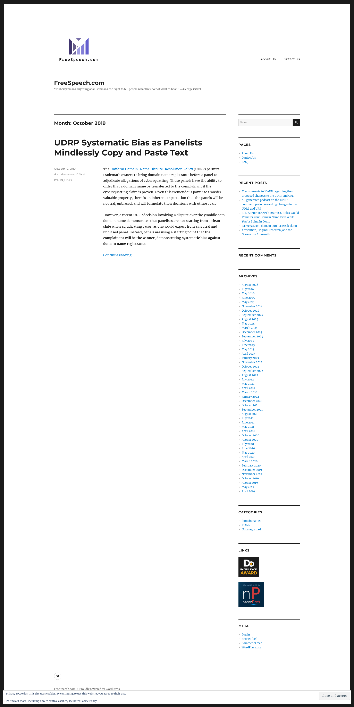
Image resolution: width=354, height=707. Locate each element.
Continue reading (117, 255)
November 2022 (252, 362)
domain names (64, 174)
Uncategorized (251, 529)
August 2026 (250, 285)
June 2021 (248, 422)
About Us (268, 59)
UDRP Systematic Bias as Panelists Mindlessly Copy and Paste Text (128, 147)
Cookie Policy (89, 700)
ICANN (80, 174)
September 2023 (252, 336)
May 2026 (248, 293)
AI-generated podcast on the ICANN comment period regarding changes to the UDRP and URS (269, 204)
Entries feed (249, 639)
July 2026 (248, 289)
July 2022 (248, 379)
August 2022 (250, 375)
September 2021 (252, 409)
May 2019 (248, 487)
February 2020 (251, 465)
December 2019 (252, 470)
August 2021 (250, 414)
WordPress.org (251, 647)
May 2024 (248, 323)
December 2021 (252, 401)
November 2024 (252, 306)
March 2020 (250, 461)
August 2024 (250, 319)
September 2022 (252, 371)
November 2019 (252, 474)
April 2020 (248, 457)
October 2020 (250, 435)
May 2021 (248, 427)
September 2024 (252, 315)
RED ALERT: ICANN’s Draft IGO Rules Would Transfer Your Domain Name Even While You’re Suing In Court (270, 217)
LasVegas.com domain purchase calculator (269, 226)
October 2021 (250, 405)
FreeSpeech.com (79, 82)
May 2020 (248, 452)
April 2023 (248, 353)
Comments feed (252, 643)
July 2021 (247, 418)
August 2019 (250, 483)
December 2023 (252, 332)
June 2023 (248, 345)
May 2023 (248, 349)
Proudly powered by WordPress (99, 689)
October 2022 (250, 366)
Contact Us (290, 59)
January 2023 (250, 358)
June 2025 (248, 298)
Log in (246, 634)
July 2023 (248, 341)
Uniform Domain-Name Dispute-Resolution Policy (151, 169)
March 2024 (250, 328)
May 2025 (248, 302)
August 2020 (250, 439)
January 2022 (250, 396)
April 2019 (248, 491)
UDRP (68, 180)
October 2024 (250, 310)
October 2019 (250, 478)
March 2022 (250, 392)
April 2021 (248, 431)
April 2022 (248, 388)
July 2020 (248, 444)
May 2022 (248, 384)
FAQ (244, 162)
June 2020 (248, 448)
